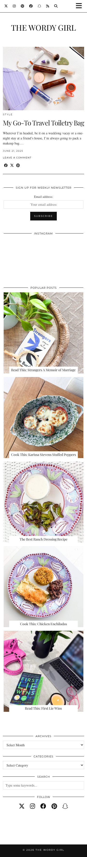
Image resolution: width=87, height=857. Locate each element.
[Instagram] (14, 6)
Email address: (43, 196)
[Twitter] (6, 6)
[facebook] (43, 806)
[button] (80, 6)
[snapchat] (65, 806)
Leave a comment (17, 157)
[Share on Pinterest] (18, 165)
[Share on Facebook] (6, 165)
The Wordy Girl (43, 27)
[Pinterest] (22, 6)
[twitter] (22, 806)
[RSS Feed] (47, 6)
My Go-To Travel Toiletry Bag (43, 122)
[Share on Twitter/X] (12, 165)
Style (8, 114)
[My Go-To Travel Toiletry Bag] (43, 78)
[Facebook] (31, 6)
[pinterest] (54, 806)
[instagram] (32, 806)
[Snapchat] (39, 6)
